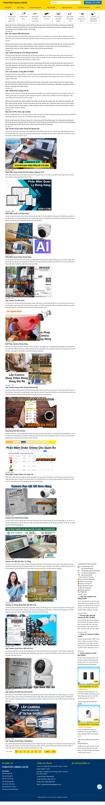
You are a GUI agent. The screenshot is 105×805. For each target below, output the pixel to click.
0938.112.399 (93, 2)
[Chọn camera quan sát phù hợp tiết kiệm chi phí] (98, 17)
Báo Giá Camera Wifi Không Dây (17, 34)
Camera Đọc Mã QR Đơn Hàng (16, 518)
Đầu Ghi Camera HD (84, 588)
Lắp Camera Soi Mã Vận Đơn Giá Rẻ (18, 692)
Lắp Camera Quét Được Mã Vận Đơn (19, 648)
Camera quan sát (7, 773)
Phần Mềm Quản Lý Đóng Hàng (17, 213)
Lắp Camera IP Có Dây (85, 586)
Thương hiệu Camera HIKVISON (90, 571)
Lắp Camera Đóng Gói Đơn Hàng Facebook (21, 53)
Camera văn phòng (7, 778)
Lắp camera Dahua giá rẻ (88, 573)
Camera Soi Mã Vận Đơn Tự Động (18, 561)
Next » (47, 751)
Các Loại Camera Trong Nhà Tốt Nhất (19, 72)
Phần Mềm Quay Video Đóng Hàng (18, 257)
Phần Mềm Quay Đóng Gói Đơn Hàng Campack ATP (24, 172)
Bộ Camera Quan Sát (87, 566)
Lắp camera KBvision (87, 568)
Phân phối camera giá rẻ (15, 2)
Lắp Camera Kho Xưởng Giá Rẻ (17, 91)
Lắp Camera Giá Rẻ (86, 575)
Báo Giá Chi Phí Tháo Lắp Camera (18, 112)
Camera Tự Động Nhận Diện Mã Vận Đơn (20, 605)
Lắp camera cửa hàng (8, 784)
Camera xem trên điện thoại (10, 789)
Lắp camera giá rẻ (7, 776)
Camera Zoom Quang (85, 581)
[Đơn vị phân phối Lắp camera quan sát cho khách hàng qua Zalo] (99, 787)
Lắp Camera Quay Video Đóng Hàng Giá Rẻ (21, 387)
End (54, 751)
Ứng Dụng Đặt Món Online (15, 431)
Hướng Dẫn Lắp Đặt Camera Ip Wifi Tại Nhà (86, 616)
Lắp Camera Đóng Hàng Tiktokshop (19, 741)
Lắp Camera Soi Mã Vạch (15, 300)
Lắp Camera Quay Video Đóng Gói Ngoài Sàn (22, 129)
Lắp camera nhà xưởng (9, 786)
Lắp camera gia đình (8, 781)
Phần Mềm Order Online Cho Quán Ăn (19, 474)
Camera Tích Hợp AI (84, 583)
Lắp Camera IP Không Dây (86, 579)
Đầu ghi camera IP (84, 590)
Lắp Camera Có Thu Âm (86, 577)
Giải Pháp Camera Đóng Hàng (16, 344)
